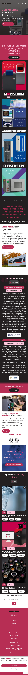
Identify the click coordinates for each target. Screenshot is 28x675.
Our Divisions (15, 57)
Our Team (15, 390)
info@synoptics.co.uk (14, 653)
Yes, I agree (14, 665)
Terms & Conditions (14, 633)
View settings (14, 668)
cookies (8, 658)
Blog (15, 481)
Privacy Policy (14, 635)
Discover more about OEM (15, 464)
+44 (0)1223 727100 (14, 645)
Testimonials (15, 282)
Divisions (14, 620)
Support (7, 431)
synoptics (7, 3)
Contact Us (14, 626)
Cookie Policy (14, 638)
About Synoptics (9, 24)
